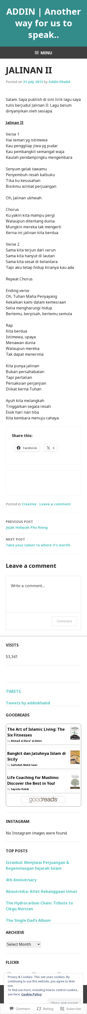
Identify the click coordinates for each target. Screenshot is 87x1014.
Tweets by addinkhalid (28, 703)
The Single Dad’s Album (28, 920)
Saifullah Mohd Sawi (24, 765)
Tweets (13, 691)
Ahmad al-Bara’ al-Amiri (26, 741)
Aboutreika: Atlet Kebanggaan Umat (41, 891)
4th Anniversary (21, 879)
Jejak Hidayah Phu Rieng (27, 524)
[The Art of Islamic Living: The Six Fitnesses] (75, 736)
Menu (46, 53)
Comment (64, 621)
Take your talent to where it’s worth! (38, 542)
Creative (29, 504)
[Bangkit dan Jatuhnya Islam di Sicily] (75, 761)
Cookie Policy (31, 994)
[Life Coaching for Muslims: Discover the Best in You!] (75, 786)
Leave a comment (55, 504)
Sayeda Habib (20, 789)
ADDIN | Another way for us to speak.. (43, 23)
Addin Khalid (59, 81)
